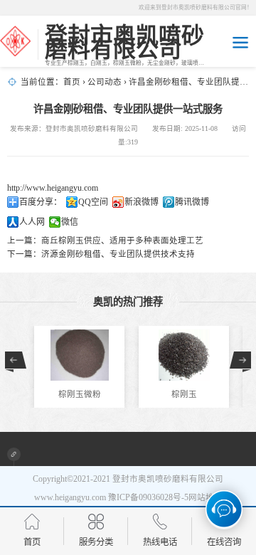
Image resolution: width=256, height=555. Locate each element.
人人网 (32, 222)
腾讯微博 (192, 202)
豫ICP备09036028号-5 (148, 497)
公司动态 (104, 82)
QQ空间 (93, 202)
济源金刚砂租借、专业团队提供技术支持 (118, 254)
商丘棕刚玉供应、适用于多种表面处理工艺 (122, 240)
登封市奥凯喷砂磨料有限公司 (167, 479)
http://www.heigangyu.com (52, 188)
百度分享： (40, 202)
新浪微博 (141, 202)
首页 (71, 82)
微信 (69, 222)
